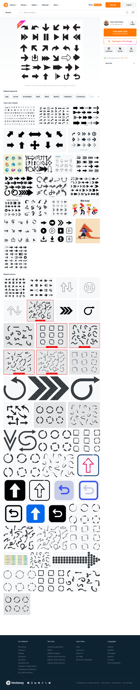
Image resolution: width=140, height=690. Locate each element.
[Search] (127, 12)
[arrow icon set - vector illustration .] (56, 231)
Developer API (23, 663)
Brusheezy (22, 647)
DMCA (49, 650)
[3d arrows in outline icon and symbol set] (64, 164)
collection (68, 97)
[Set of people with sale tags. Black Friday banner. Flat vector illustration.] (85, 208)
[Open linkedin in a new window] (35, 683)
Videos (34, 5)
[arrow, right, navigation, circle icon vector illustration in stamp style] (48, 388)
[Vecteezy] (6, 5)
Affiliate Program (53, 653)
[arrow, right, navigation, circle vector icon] (66, 310)
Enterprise (22, 656)
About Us (79, 653)
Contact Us (80, 650)
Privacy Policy (116, 683)
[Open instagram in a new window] (32, 683)
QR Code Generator (25, 672)
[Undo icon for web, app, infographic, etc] (64, 490)
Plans (91, 5)
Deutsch (111, 656)
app (6, 97)
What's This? (124, 58)
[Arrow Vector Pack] (20, 231)
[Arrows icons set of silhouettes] (41, 287)
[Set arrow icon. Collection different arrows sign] (35, 140)
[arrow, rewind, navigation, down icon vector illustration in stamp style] (10, 441)
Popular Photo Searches (56, 660)
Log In (128, 5)
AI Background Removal (27, 669)
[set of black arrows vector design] (85, 186)
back (38, 97)
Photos (23, 5)
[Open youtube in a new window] (49, 683)
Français (111, 660)
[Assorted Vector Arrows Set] (86, 116)
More (56, 5)
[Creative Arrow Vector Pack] (36, 208)
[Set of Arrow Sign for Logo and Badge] (13, 164)
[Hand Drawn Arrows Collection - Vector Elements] (19, 186)
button (56, 97)
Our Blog (79, 656)
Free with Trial (120, 32)
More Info (109, 63)
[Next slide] (96, 96)
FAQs (78, 647)
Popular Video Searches (56, 663)
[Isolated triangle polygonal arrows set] (16, 560)
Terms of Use (105, 683)
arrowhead (27, 97)
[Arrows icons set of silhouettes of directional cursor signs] (15, 287)
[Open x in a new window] (46, 683)
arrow (15, 97)
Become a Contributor (84, 660)
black (47, 97)
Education (22, 660)
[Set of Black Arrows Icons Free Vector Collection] (20, 116)
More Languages (114, 663)
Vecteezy (21, 650)
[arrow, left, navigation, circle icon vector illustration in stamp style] (15, 388)
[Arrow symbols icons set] (60, 208)
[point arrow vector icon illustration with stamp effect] (76, 560)
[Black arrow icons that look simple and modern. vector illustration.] (12, 208)
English (110, 647)
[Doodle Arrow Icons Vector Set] (38, 164)
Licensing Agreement (55, 647)
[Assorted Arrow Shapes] (52, 186)
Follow (132, 24)
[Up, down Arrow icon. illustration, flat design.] (66, 287)
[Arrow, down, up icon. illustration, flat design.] (89, 287)
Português (111, 653)
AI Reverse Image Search (27, 666)
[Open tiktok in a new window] (42, 683)
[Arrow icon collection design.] (84, 140)
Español (111, 650)
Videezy (21, 653)
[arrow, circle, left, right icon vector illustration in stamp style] (27, 441)
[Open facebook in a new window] (28, 683)
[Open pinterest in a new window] (39, 683)
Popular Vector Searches (56, 656)
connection (80, 97)
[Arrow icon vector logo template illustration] (18, 415)
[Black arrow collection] (87, 164)
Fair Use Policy (127, 683)
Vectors (12, 5)
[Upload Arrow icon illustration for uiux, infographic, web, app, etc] (88, 465)
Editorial (45, 5)
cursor (92, 97)
